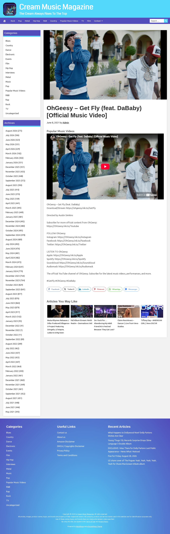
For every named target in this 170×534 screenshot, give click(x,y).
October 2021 (12, 389)
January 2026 (12, 162)
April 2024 (10, 258)
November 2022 (13, 330)
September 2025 (13, 180)
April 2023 (10, 312)
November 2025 (13, 172)
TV (82, 21)
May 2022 (10, 357)
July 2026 (10, 135)
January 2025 (12, 217)
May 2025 (10, 199)
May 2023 (10, 307)
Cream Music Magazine (56, 7)
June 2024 (10, 249)
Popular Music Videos (69, 21)
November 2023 (13, 280)
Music (8, 82)
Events (9, 59)
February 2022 (12, 371)
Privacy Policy (63, 451)
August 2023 (11, 294)
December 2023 (13, 276)
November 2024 (13, 226)
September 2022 (13, 339)
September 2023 (13, 289)
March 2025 (11, 208)
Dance (8, 50)
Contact (97, 21)
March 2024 (11, 262)
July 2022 (10, 348)
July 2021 (10, 403)
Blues (8, 41)
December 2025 (13, 167)
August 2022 (11, 344)
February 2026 (12, 158)
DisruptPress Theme (95, 526)
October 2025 (12, 176)
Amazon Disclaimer (66, 441)
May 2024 (10, 253)
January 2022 (12, 375)
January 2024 (12, 271)
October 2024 (12, 230)
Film (89, 21)
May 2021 (10, 412)
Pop (20, 21)
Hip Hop (36, 21)
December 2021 (13, 380)
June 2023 (10, 303)
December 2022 (13, 326)
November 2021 (13, 385)
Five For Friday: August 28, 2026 (122, 456)
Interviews (10, 72)
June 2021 (10, 407)
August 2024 (11, 239)
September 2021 (13, 394)
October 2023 (12, 285)
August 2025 (11, 185)
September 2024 (13, 235)
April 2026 (10, 149)
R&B (45, 21)
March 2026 (11, 153)
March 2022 (11, 366)
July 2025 (10, 190)
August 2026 (11, 131)
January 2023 (12, 321)
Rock (13, 21)
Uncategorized (12, 113)
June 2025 (10, 194)
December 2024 (13, 221)
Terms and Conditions (67, 455)
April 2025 (10, 203)
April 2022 (10, 362)
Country (53, 21)
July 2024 (10, 244)
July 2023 (10, 298)
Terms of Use (90, 521)
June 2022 (10, 353)
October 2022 (12, 335)
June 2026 (10, 140)
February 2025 (12, 212)
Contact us (62, 432)
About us (61, 437)
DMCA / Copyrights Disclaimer (70, 446)
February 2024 (12, 267)
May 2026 (10, 144)
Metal (27, 21)
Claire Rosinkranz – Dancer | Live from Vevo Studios (128, 323)
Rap (7, 100)
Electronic (10, 54)
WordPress (80, 526)
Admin (66, 122)
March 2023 (11, 317)
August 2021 (11, 398)
